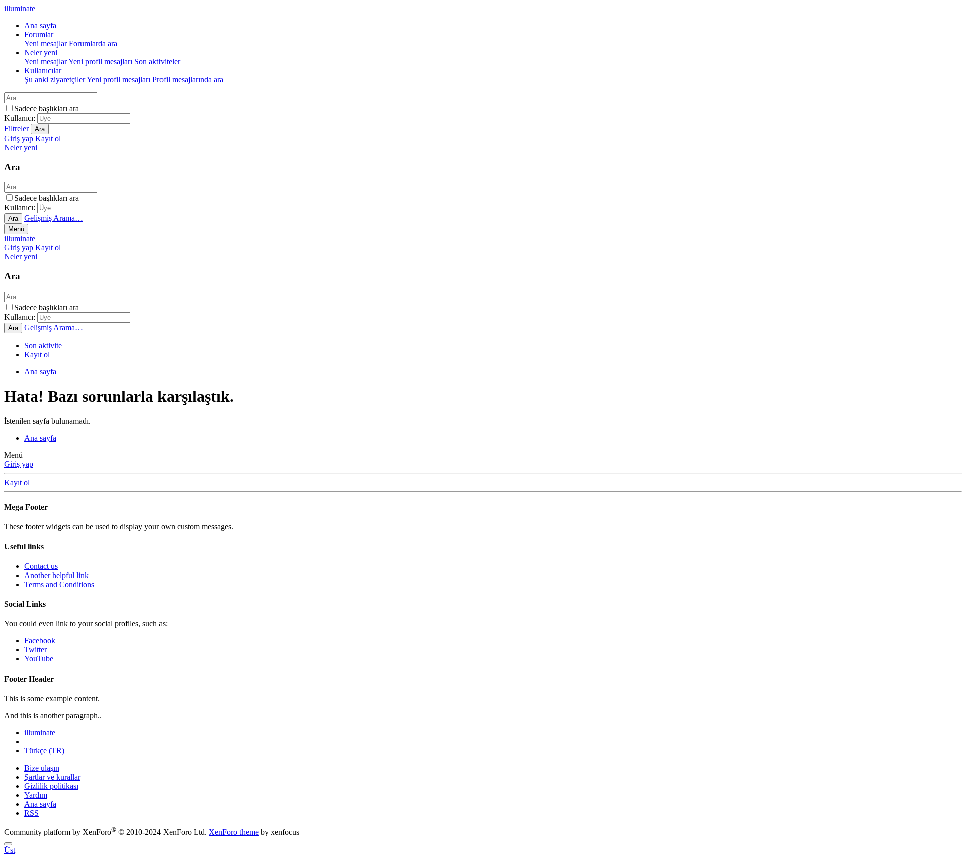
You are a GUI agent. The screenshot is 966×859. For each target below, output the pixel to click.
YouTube (38, 658)
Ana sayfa (40, 25)
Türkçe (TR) (44, 750)
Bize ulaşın (41, 767)
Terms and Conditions (59, 584)
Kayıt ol (37, 354)
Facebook (39, 640)
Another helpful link (56, 575)
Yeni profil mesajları (100, 61)
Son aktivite (43, 345)
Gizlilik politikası (51, 786)
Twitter (35, 649)
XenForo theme (234, 832)
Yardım (35, 795)
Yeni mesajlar (45, 43)
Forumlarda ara (93, 43)
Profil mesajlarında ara (187, 79)
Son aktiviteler (157, 61)
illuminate (19, 238)
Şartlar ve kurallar (52, 777)
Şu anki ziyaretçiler (54, 79)
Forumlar (38, 34)
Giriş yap (18, 464)
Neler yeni (40, 52)
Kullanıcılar (42, 70)
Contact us (41, 566)
